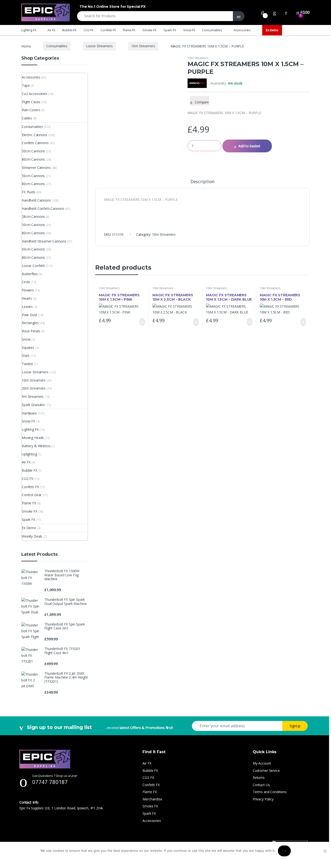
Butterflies (30, 274)
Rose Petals (31, 331)
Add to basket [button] (140, 322)
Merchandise (152, 799)
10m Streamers (143, 46)
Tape (26, 85)
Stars (26, 355)
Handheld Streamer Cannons (44, 241)
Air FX (51, 30)
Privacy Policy (263, 799)
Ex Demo (272, 30)
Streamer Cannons (36, 167)
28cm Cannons (33, 216)
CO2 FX (89, 30)
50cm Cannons (33, 151)
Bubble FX (69, 30)
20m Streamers (34, 388)
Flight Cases (31, 102)
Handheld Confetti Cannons (43, 208)
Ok (284, 851)
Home (26, 46)
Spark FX (170, 30)
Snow (26, 339)
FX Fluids (28, 192)
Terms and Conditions (270, 792)
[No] (325, 851)
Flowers (28, 290)
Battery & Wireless (36, 446)
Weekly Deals (32, 536)
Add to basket (249, 146)
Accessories (242, 30)
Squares (28, 347)
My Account (262, 763)
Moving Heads (33, 437)
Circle (26, 282)
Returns (259, 777)
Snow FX (189, 30)
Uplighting (29, 454)
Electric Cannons (34, 135)
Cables (27, 118)
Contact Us (261, 784)
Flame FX (129, 30)
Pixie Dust (29, 315)
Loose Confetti (33, 265)
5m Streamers (33, 396)
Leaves (27, 306)
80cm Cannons (33, 159)
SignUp (295, 726)
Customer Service (266, 770)
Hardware (29, 413)
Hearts (27, 298)
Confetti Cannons (35, 143)
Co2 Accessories (34, 93)
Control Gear (31, 495)
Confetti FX (108, 30)
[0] (262, 12)
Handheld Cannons (36, 200)
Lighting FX (28, 30)
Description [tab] (202, 181)
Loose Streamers (99, 46)
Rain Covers (31, 110)
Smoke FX (149, 30)
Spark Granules (33, 404)
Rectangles (30, 323)
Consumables (212, 30)
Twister (27, 363)
